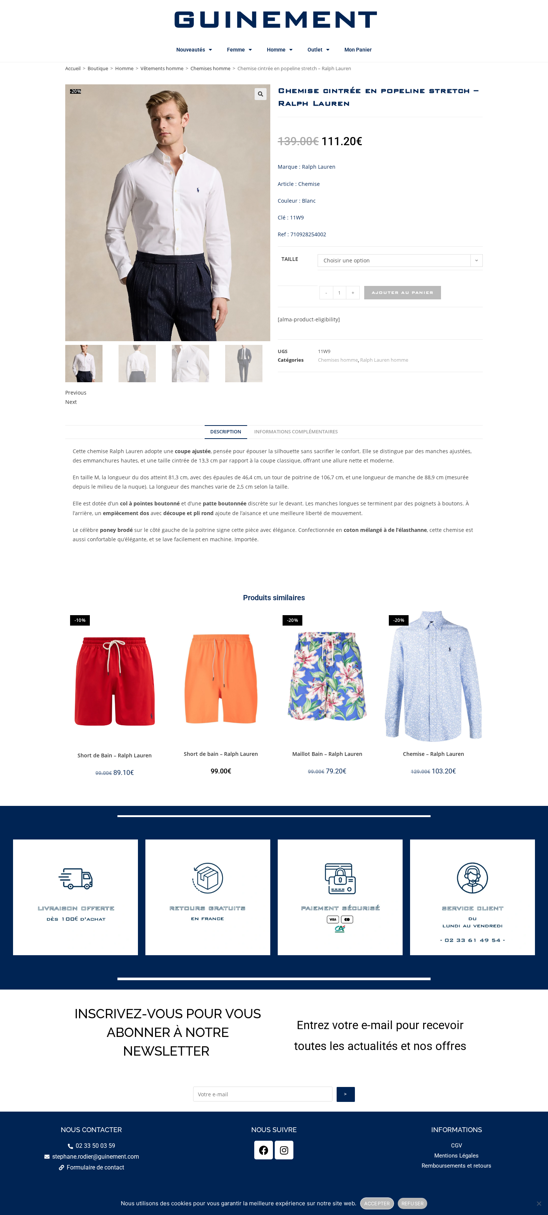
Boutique (98, 68)
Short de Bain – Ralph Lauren (115, 755)
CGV (456, 1145)
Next (71, 401)
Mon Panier (358, 50)
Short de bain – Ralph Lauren (221, 753)
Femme (236, 50)
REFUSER (412, 1203)
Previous (75, 392)
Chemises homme (210, 68)
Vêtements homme (162, 68)
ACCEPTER (377, 1203)
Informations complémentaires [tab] (296, 432)
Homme (276, 50)
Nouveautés (190, 50)
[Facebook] (263, 1150)
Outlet (315, 50)
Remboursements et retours (456, 1165)
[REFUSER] (538, 1203)
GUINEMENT (274, 18)
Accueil (73, 68)
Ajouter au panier (403, 292)
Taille (289, 258)
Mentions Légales (456, 1155)
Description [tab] (225, 432)
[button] (261, 94)
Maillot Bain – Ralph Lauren (327, 753)
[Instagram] (284, 1150)
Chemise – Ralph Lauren (433, 753)
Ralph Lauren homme (384, 359)
